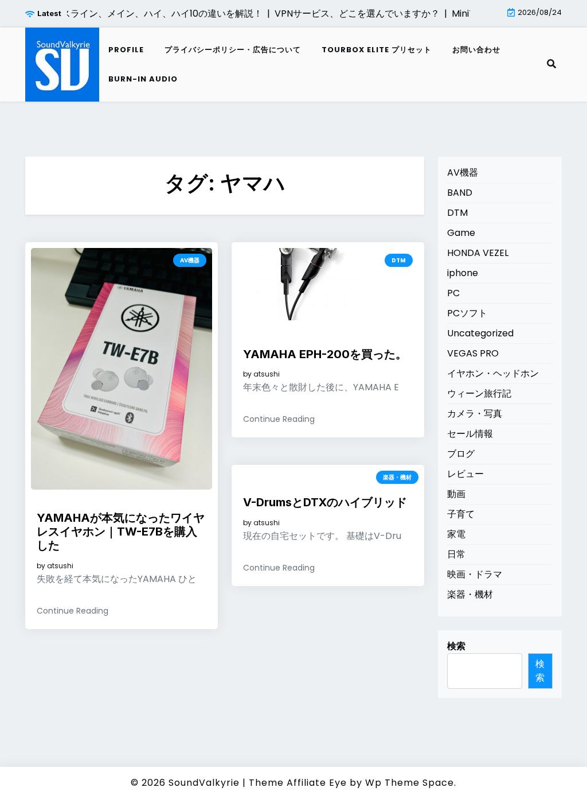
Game (461, 232)
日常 (456, 554)
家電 (456, 534)
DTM (399, 260)
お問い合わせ (476, 49)
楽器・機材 (397, 477)
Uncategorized (480, 333)
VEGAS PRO (473, 353)
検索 (456, 646)
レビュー (465, 473)
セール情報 (470, 433)
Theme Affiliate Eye (298, 782)
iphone (462, 273)
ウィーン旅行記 (479, 393)
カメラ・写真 (474, 413)
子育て (461, 514)
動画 (456, 494)
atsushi (60, 566)
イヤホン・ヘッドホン (493, 373)
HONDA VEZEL (477, 252)
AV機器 (189, 260)
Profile (126, 49)
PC (453, 293)
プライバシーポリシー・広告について (233, 49)
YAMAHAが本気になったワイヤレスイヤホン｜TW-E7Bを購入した (121, 531)
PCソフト (467, 313)
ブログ (461, 453)
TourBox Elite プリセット (377, 49)
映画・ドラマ (474, 574)
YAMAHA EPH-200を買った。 (325, 354)
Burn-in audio (143, 78)
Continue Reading (72, 610)
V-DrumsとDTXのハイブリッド (325, 502)
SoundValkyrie (204, 782)
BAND (459, 192)
